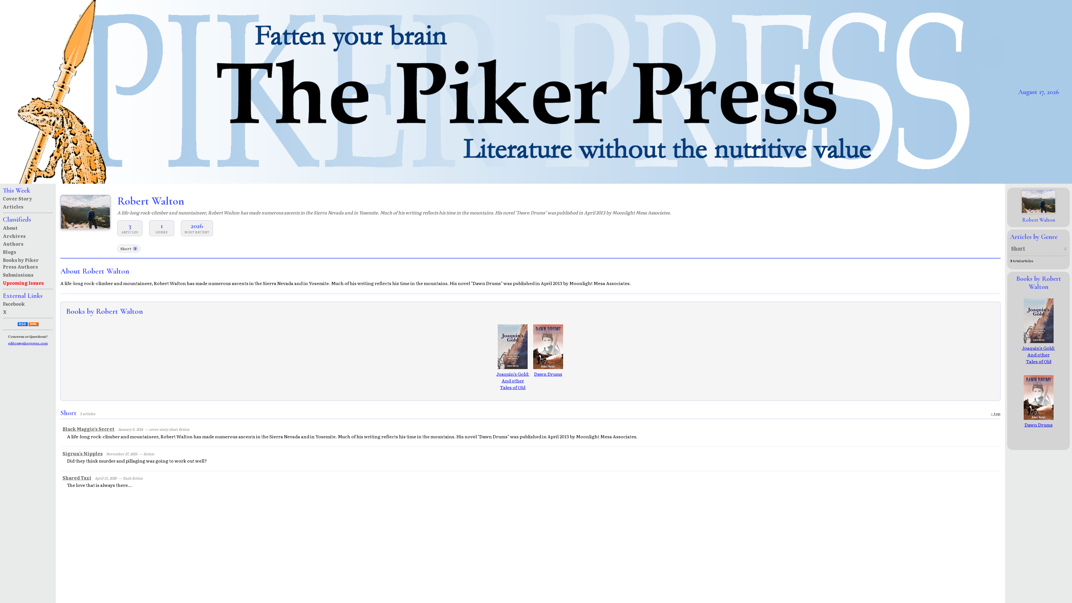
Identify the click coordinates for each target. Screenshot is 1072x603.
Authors (13, 243)
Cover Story (17, 198)
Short (128, 248)
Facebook (14, 303)
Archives (14, 236)
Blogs (9, 251)
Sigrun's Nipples (83, 453)
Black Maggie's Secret (88, 428)
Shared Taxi (77, 477)
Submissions (18, 274)
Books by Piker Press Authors (21, 263)
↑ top (996, 413)
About (10, 227)
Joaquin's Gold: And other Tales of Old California (512, 383)
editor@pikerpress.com (28, 343)
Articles (13, 206)
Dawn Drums (548, 373)
